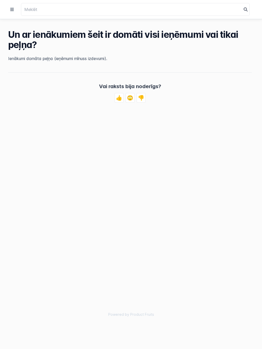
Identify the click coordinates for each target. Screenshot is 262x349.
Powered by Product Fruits (131, 314)
